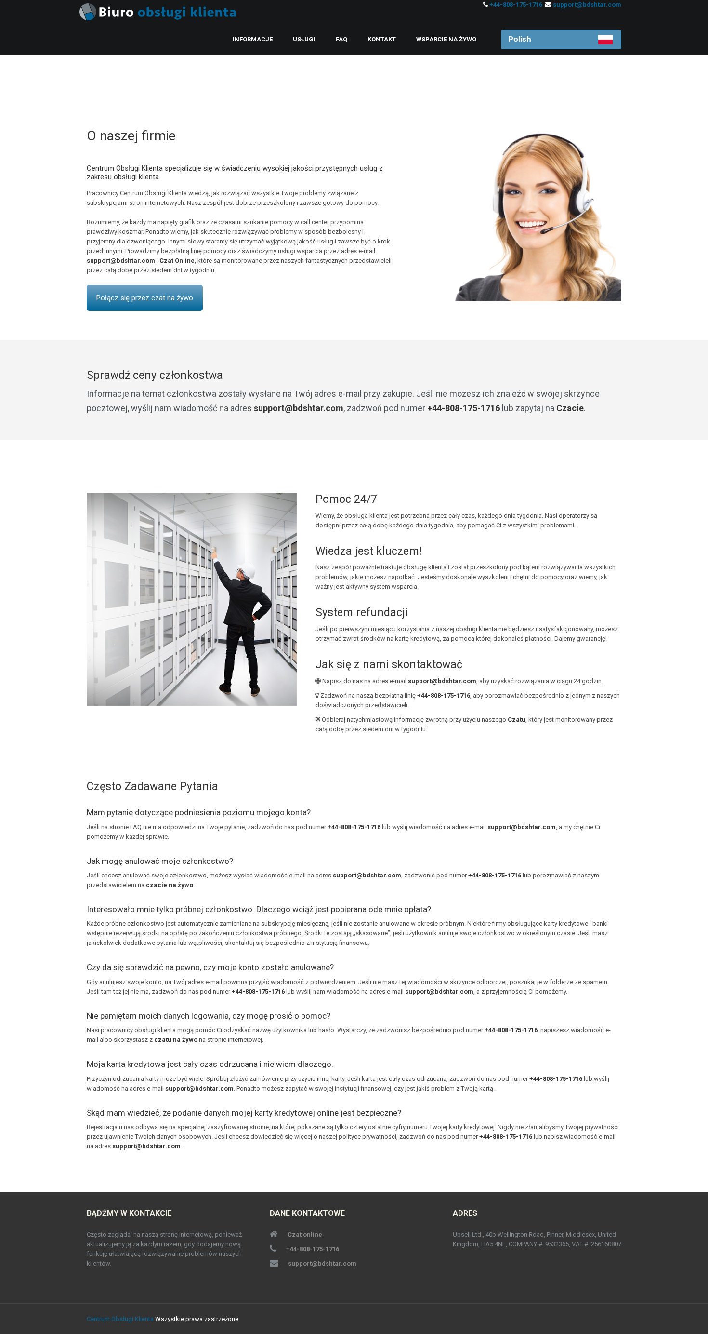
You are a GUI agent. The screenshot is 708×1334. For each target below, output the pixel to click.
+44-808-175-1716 (515, 4)
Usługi (304, 39)
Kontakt (381, 39)
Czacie (570, 408)
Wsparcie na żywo (446, 39)
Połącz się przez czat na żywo (144, 298)
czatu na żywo (175, 1039)
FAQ (341, 39)
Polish (519, 39)
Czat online (305, 1234)
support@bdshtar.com (587, 4)
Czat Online (177, 260)
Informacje (253, 39)
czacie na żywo (169, 885)
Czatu (516, 719)
